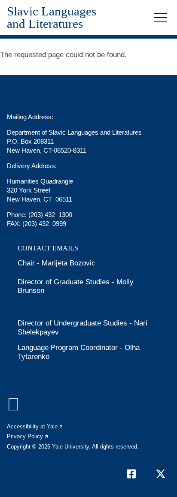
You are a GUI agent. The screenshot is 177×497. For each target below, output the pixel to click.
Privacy (28, 436)
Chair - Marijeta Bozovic (56, 263)
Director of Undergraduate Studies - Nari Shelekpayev (82, 327)
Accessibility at (35, 426)
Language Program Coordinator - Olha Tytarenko (79, 351)
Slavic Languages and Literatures (51, 17)
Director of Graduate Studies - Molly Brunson (76, 286)
